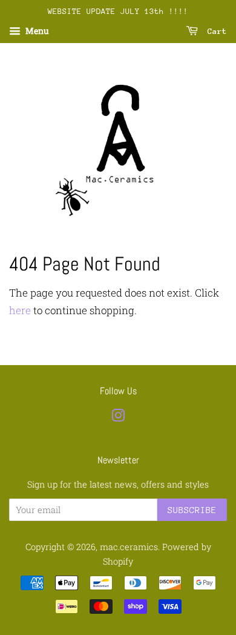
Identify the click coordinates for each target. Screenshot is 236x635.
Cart (215, 31)
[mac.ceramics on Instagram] (118, 417)
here (20, 310)
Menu (36, 30)
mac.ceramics (129, 547)
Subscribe (192, 510)
